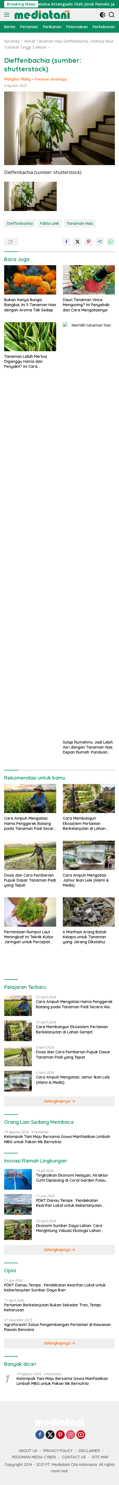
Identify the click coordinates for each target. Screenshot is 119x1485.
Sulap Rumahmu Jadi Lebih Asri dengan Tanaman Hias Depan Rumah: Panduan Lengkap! (88, 747)
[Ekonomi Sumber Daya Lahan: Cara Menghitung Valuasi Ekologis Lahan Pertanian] (18, 1229)
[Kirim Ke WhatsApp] (111, 242)
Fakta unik (49, 223)
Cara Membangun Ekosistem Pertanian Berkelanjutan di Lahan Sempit (84, 823)
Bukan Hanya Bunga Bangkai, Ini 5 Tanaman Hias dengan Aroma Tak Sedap (30, 304)
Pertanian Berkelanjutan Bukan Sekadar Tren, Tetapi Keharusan (52, 1307)
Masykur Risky (17, 79)
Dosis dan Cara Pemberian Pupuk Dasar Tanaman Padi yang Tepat (30, 880)
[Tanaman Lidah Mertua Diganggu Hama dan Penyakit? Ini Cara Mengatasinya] (30, 336)
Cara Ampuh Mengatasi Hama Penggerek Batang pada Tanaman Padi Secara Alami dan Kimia (30, 823)
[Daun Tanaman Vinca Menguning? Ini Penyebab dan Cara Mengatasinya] (89, 280)
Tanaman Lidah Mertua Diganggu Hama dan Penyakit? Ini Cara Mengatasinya (25, 361)
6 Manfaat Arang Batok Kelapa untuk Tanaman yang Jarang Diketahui (85, 936)
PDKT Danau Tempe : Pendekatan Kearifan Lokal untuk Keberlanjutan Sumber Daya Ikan (69, 1203)
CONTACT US (74, 1457)
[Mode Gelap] (102, 14)
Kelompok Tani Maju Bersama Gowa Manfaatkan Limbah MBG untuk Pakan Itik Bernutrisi (57, 1139)
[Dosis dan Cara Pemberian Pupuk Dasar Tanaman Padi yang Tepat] (30, 855)
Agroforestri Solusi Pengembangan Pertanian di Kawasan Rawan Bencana (57, 1327)
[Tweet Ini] (77, 242)
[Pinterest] (60, 1435)
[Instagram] (70, 1435)
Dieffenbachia (20, 223)
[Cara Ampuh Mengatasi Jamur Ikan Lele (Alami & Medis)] (89, 855)
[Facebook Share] (66, 242)
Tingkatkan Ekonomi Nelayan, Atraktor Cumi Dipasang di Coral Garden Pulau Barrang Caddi (72, 1178)
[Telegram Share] (99, 242)
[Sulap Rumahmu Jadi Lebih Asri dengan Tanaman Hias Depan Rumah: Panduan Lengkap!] (89, 529)
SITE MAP (100, 1457)
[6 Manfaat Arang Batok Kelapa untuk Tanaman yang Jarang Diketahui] (89, 912)
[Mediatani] (41, 14)
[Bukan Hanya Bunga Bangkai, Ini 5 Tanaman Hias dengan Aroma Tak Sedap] (30, 280)
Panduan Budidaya (51, 79)
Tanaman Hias (79, 223)
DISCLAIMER (89, 1450)
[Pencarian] (111, 14)
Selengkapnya (57, 1101)
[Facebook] (39, 1435)
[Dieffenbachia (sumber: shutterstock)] (30, 196)
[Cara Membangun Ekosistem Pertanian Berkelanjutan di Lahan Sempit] (89, 798)
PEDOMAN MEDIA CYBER (34, 1457)
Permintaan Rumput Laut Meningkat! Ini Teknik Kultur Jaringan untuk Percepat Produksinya (29, 937)
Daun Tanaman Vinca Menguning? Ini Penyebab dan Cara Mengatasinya (86, 304)
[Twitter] (50, 1435)
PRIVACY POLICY (58, 1450)
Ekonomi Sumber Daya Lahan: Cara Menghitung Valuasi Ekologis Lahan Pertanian (69, 1228)
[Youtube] (80, 1435)
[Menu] (8, 14)
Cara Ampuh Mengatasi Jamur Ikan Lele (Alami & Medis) (86, 880)
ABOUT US (28, 1450)
